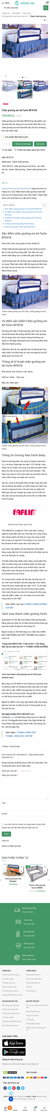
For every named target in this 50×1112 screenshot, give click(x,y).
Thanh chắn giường (38, 16)
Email (5, 813)
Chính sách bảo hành (34, 979)
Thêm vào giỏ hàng (23, 144)
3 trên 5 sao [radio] (26, 771)
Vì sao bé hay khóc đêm (11, 1013)
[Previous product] (42, 20)
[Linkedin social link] (18, 1088)
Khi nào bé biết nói (33, 1011)
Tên (4, 803)
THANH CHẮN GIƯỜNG (37, 646)
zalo (13, 717)
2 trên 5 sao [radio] (23, 771)
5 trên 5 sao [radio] (30, 771)
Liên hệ (29, 987)
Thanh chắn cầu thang (10, 975)
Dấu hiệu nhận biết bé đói (11, 1021)
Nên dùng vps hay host (10, 1005)
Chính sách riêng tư (33, 975)
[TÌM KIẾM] (45, 7)
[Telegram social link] (23, 1088)
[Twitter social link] (9, 1088)
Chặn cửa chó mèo (9, 987)
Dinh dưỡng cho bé (33, 1024)
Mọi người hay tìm (10, 1001)
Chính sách (31, 971)
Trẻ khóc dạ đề (7, 1017)
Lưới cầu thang (7, 979)
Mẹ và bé (27, 13)
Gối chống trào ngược (10, 991)
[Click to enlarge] (5, 76)
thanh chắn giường (17, 169)
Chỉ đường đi (31, 991)
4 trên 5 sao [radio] (28, 771)
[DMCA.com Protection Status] (10, 1072)
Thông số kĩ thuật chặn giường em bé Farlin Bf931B (23, 219)
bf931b (9, 166)
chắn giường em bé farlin (25, 166)
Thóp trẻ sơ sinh (32, 1015)
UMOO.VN (17, 643)
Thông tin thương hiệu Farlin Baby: (19, 224)
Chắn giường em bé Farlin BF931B (16, 188)
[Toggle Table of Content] (43, 205)
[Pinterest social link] (14, 1088)
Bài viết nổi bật (32, 1001)
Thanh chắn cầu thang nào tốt (36, 1029)
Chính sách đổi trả (33, 983)
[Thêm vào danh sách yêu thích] (21, 867)
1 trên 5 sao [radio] (21, 771)
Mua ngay (40, 144)
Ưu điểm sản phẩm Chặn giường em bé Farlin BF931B (24, 213)
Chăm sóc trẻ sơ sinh (10, 1009)
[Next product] (47, 20)
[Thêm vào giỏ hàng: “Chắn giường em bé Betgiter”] (21, 871)
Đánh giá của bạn (10, 771)
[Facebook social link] (5, 1088)
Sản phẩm (16, 13)
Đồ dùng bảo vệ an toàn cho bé (14, 16)
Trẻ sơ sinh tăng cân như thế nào (37, 1006)
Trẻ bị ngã (29, 1019)
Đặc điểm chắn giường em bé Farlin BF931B (23, 209)
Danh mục (6, 971)
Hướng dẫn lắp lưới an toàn (12, 995)
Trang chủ (6, 13)
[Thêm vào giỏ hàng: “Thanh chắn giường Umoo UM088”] (45, 871)
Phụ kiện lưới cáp (8, 983)
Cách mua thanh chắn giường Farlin (20, 227)
